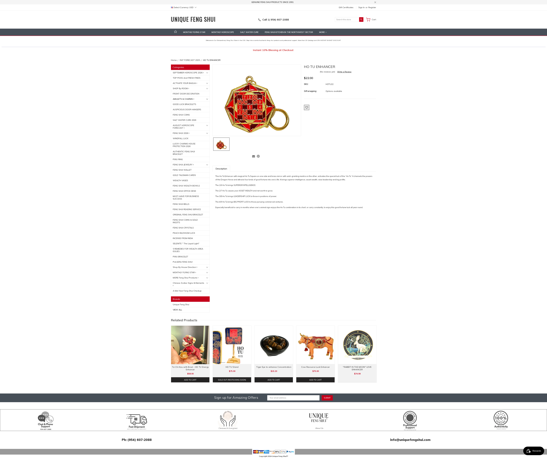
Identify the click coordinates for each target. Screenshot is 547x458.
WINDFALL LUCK (180, 138)
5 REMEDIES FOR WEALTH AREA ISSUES (188, 250)
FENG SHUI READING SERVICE (187, 209)
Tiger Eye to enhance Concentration (273, 367)
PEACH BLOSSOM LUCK (184, 233)
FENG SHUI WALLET (182, 170)
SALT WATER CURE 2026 (184, 120)
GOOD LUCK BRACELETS (184, 104)
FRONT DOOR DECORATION (186, 93)
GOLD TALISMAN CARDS (184, 175)
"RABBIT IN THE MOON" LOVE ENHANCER (357, 368)
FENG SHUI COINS (181, 115)
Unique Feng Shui (181, 304)
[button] (46, 420)
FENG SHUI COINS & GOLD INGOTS (185, 221)
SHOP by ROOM (180, 88)
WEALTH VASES (180, 180)
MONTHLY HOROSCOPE (223, 32)
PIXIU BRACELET (180, 256)
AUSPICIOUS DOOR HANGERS (187, 109)
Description (221, 168)
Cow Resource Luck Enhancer (315, 367)
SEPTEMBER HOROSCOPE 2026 (188, 72)
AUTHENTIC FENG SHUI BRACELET (184, 152)
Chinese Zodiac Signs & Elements (188, 283)
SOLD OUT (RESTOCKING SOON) (232, 380)
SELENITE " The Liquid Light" (186, 243)
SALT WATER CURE (249, 32)
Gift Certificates (346, 7)
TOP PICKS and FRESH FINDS (186, 78)
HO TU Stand (232, 367)
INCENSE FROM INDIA (183, 238)
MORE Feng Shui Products (185, 277)
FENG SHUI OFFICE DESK (184, 191)
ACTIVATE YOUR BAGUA (184, 83)
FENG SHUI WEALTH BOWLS (186, 185)
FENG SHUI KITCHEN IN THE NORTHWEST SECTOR (289, 32)
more (322, 32)
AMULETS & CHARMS (183, 99)
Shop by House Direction (185, 267)
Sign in (361, 7)
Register (372, 7)
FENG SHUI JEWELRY (183, 164)
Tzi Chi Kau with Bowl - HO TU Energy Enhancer (190, 368)
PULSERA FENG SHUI (182, 262)
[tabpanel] (190, 354)
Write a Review (344, 71)
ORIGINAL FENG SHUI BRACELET (188, 214)
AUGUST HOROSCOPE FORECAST (183, 126)
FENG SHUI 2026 (181, 133)
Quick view (190, 352)
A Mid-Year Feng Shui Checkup (187, 291)
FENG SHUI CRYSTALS (183, 227)
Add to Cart (190, 380)
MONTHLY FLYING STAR (194, 32)
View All (177, 309)
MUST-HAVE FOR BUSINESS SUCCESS (186, 197)
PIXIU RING (178, 159)
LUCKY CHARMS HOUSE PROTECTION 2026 (184, 145)
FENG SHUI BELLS (181, 204)
